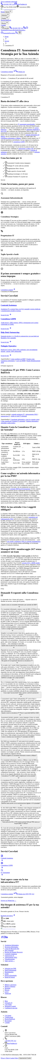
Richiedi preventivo (7, 916)
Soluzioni (4, 15)
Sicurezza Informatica (11, 947)
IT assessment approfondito (26, 124)
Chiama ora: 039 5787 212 (26, 894)
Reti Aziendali (9, 950)
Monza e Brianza (10, 986)
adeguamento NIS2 (32, 414)
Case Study (8, 1004)
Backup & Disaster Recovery (14, 952)
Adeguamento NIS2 (11, 957)
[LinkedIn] (6, 938)
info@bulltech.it (12, 1043)
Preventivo (12, 33)
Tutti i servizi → (10, 961)
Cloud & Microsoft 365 (12, 948)
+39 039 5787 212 (10, 1041)
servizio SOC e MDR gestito (31, 563)
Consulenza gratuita (7, 72)
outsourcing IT (5, 416)
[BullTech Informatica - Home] (8, 928)
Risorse (4, 23)
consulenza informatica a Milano (11, 138)
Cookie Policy (14, 1058)
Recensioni (8, 1021)
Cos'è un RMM (20, 361)
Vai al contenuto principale (9, 1)
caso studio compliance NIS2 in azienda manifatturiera (23, 541)
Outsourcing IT (9, 955)
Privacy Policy (5, 1058)
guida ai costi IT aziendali (19, 416)
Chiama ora (21, 72)
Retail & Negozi (10, 977)
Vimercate (8, 993)
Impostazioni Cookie (25, 1058)
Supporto (6, 33)
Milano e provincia (10, 985)
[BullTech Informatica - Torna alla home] (8, 9)
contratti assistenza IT (18, 414)
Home (3, 12)
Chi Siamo (8, 1015)
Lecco (6, 992)
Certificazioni (9, 1017)
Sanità (6, 974)
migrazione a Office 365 (26, 148)
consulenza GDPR (19, 142)
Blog (6, 1001)
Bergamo (7, 988)
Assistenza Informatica (12, 945)
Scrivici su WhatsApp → (8, 900)
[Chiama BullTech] (24, 28)
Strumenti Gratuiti (10, 1006)
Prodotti (4, 18)
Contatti (3, 25)
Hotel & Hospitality (11, 975)
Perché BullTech (6, 20)
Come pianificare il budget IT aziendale (13, 421)
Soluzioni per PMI (10, 968)
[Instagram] (4, 938)
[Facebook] (2, 938)
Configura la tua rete (11, 1008)
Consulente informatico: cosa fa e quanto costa (24, 419)
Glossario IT (8, 1003)
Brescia (7, 990)
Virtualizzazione (10, 959)
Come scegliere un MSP (17, 359)
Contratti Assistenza (11, 954)
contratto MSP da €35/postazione (20, 489)
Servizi (7, 12)
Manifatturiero (9, 972)
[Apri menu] (20, 32)
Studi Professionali (10, 970)
